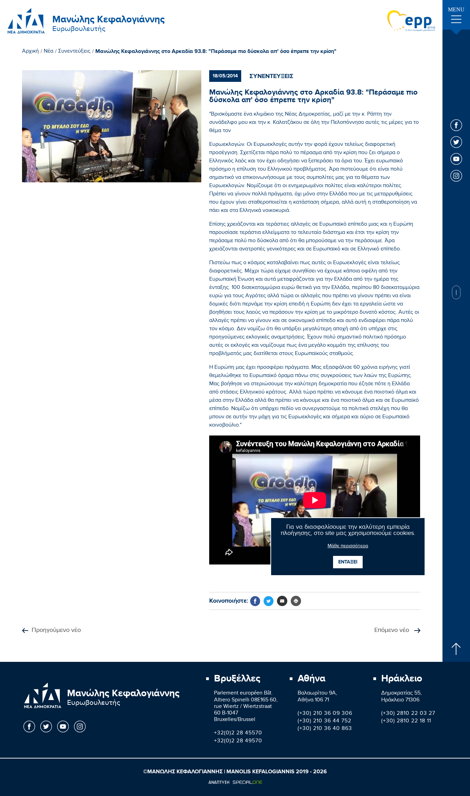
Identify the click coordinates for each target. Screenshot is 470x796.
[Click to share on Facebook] (255, 601)
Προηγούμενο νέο (56, 630)
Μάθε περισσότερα (348, 546)
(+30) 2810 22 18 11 (406, 721)
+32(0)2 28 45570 (238, 733)
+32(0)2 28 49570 (238, 741)
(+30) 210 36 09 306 (325, 714)
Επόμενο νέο (392, 630)
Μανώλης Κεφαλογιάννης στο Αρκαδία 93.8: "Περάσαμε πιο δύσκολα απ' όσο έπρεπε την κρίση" (216, 52)
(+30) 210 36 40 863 (325, 729)
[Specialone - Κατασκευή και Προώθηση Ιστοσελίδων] (235, 782)
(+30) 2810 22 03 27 (408, 714)
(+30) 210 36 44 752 (324, 721)
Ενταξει (347, 562)
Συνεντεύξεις (74, 52)
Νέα (48, 52)
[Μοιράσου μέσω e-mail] (282, 601)
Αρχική (30, 52)
